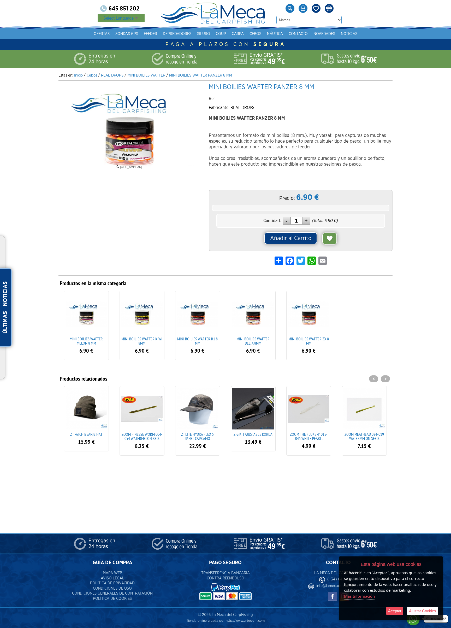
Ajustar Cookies (422, 611)
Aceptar (394, 611)
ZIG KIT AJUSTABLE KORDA (197, 434)
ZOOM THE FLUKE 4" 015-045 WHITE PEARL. (253, 436)
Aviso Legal (112, 578)
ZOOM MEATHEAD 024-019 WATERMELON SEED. (308, 436)
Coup (221, 34)
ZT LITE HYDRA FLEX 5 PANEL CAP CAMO (142, 436)
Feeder (150, 34)
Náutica (275, 34)
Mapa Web (112, 573)
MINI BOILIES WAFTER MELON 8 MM (86, 341)
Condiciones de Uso (112, 588)
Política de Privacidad (112, 583)
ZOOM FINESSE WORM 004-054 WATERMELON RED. (86, 436)
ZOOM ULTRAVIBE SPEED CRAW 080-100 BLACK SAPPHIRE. (364, 438)
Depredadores (177, 34)
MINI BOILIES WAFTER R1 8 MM (197, 341)
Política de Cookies (112, 599)
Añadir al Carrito (290, 238)
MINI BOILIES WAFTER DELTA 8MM (253, 341)
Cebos (255, 34)
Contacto (298, 34)
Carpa (238, 34)
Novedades (324, 34)
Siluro (203, 34)
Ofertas (102, 34)
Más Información (359, 596)
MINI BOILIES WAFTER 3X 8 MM (308, 341)
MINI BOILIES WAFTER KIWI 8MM (141, 341)
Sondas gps (126, 34)
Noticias (349, 34)
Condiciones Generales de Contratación (112, 593)
